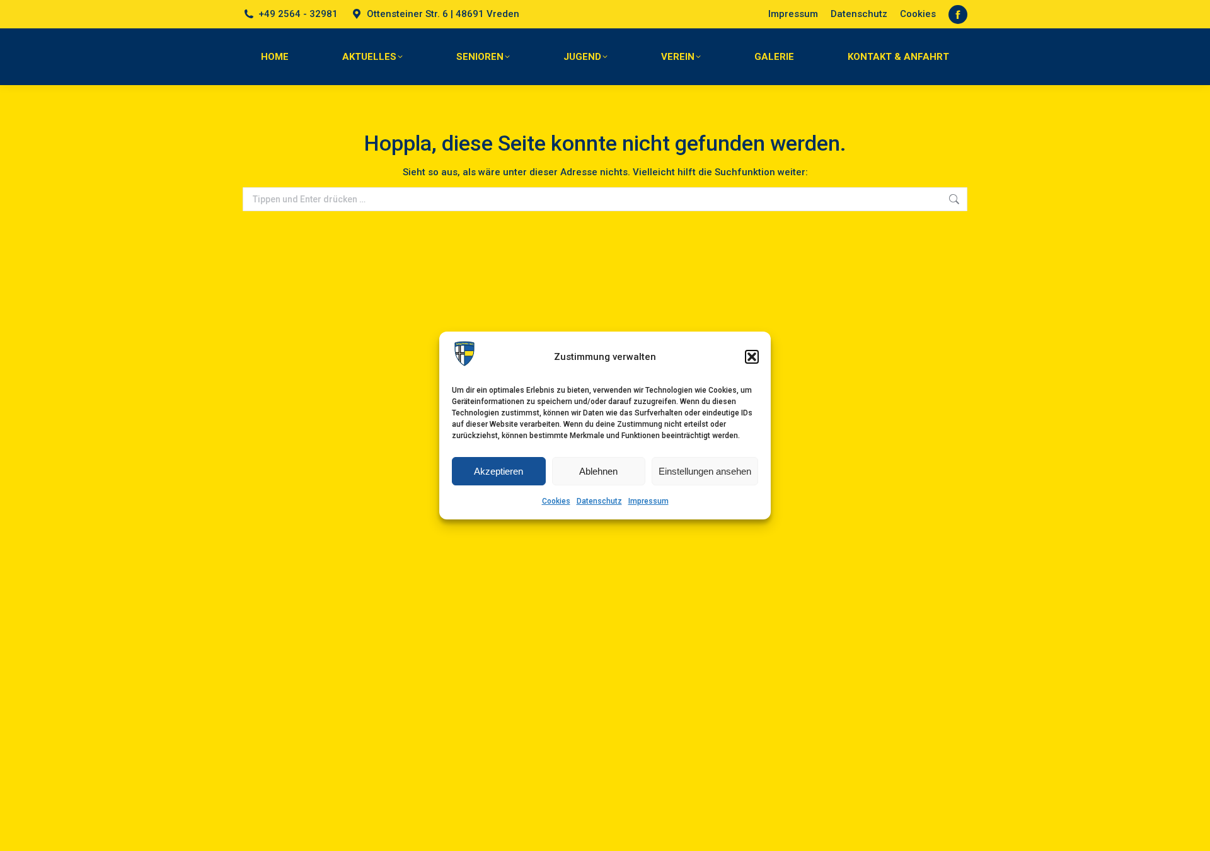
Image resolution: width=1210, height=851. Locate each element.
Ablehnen (598, 471)
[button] (752, 356)
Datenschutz (599, 501)
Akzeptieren (498, 471)
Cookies (556, 501)
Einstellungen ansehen (705, 471)
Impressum (648, 501)
